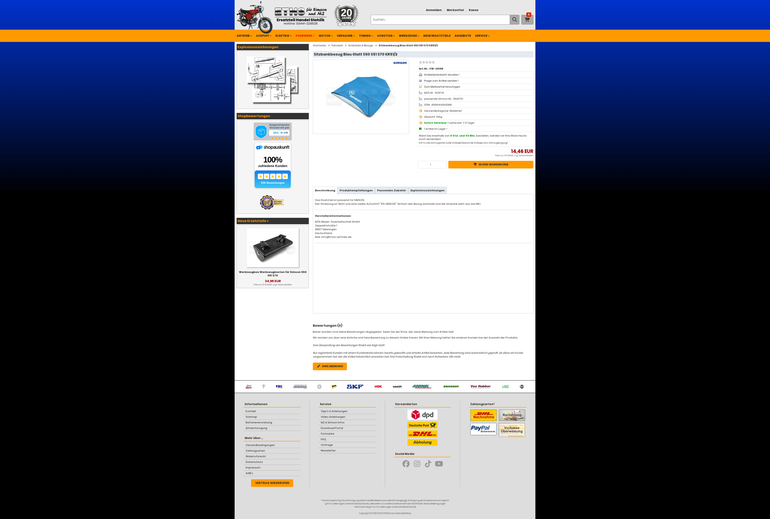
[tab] (325, 190)
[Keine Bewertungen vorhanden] (426, 63)
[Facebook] (405, 463)
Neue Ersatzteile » (253, 221)
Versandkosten (526, 155)
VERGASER (345, 36)
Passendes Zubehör (391, 190)
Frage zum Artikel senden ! (441, 81)
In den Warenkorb (493, 164)
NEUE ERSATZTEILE (437, 36)
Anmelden (434, 10)
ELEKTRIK (282, 36)
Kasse (473, 10)
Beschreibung (325, 190)
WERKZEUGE (408, 36)
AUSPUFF (262, 36)
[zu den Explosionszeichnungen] (272, 55)
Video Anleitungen (333, 417)
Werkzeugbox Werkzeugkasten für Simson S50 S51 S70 (273, 273)
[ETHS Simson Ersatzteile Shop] (301, 16)
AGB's (249, 473)
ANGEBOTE (463, 36)
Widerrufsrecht (256, 456)
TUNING (365, 36)
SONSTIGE (384, 36)
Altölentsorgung (256, 428)
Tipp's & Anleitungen (334, 411)
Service (481, 36)
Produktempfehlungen (356, 190)
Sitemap (251, 417)
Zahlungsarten (255, 451)
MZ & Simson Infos (332, 422)
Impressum (253, 467)
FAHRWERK (304, 36)
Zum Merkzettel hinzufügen (442, 87)
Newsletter (328, 450)
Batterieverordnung (259, 422)
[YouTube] (439, 463)
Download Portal (332, 428)
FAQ (323, 439)
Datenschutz (254, 462)
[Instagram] (416, 463)
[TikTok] (428, 463)
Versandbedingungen (260, 445)
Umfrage (327, 445)
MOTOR (324, 36)
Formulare (327, 434)
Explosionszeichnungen (427, 190)
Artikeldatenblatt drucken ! (442, 75)
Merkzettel (455, 10)
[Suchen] (514, 19)
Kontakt (251, 411)
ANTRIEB (243, 36)
